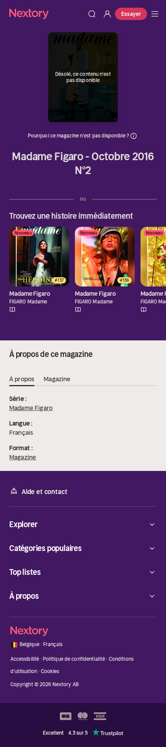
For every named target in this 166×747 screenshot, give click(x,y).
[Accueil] (46, 13)
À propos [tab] (21, 379)
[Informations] (133, 136)
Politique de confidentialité (74, 659)
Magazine (22, 457)
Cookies (50, 671)
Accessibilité (24, 659)
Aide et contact (44, 491)
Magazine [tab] (57, 379)
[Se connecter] (107, 14)
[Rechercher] (92, 14)
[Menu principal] (155, 14)
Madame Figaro (31, 408)
